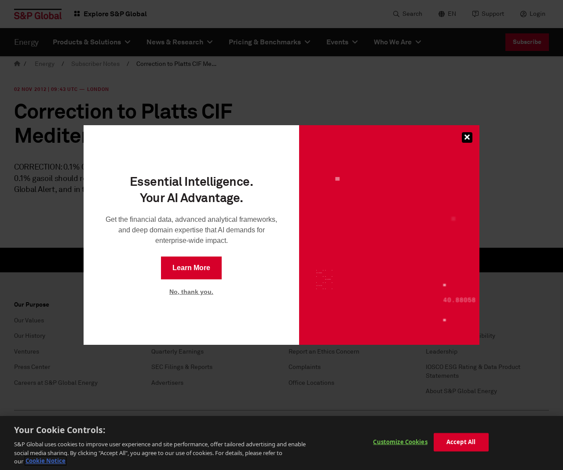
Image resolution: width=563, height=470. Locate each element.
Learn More (191, 267)
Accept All (460, 442)
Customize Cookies (400, 442)
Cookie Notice (46, 461)
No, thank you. (191, 291)
